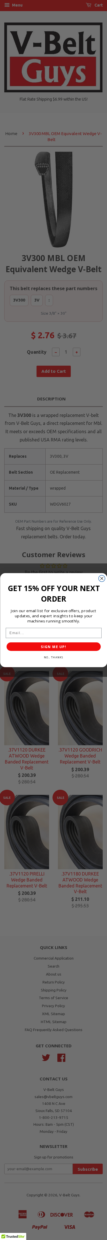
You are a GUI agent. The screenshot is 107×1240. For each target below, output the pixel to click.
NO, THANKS (53, 657)
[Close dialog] (101, 578)
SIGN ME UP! (53, 646)
